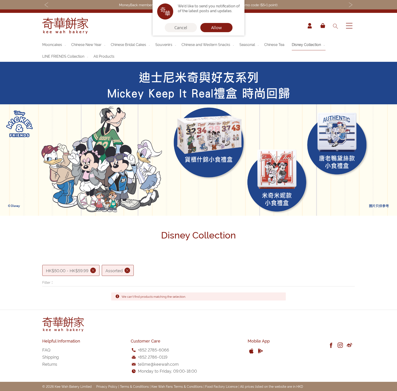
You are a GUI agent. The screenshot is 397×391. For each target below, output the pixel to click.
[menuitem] (54, 44)
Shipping (50, 357)
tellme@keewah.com (158, 364)
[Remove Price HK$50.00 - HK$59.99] (93, 270)
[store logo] (65, 25)
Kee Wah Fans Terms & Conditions (177, 386)
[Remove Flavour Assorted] (127, 270)
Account (309, 25)
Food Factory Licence (221, 386)
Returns (49, 364)
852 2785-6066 (154, 349)
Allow (216, 27)
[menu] (198, 50)
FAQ (46, 349)
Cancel (180, 27)
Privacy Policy (106, 386)
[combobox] (335, 26)
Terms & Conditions (134, 386)
